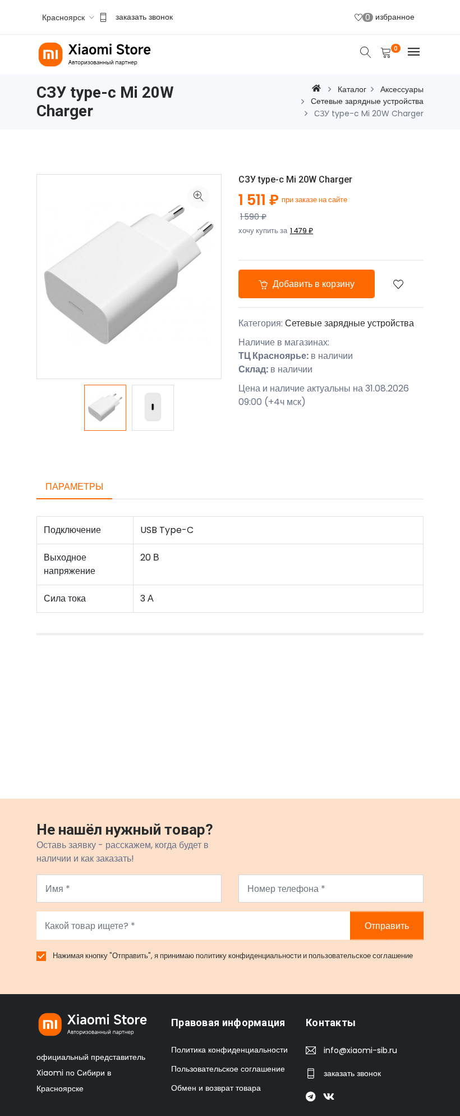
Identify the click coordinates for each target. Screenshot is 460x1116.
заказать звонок (144, 16)
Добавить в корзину (312, 283)
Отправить (387, 925)
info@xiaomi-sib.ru (360, 1050)
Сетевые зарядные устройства (349, 323)
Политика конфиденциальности (229, 1049)
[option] (105, 408)
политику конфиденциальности (249, 955)
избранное (390, 17)
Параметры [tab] (74, 486)
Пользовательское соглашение (228, 1068)
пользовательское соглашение (361, 955)
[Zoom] (198, 197)
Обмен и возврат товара (216, 1088)
